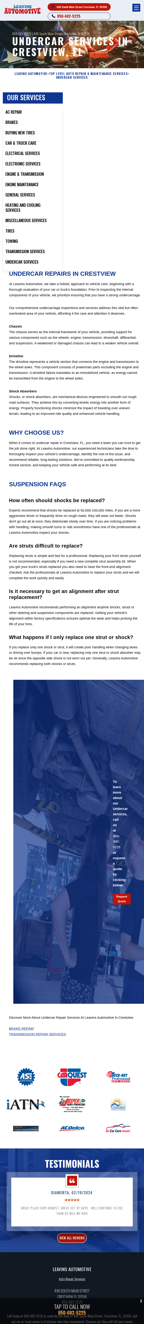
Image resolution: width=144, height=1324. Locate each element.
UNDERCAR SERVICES (72, 77)
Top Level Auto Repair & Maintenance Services (88, 74)
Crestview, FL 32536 (77, 33)
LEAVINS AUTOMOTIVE (31, 74)
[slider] (72, 1199)
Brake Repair (21, 1028)
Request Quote (121, 899)
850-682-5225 (68, 16)
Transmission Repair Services (37, 1034)
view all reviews (72, 1237)
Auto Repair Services (72, 1279)
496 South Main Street (48, 33)
